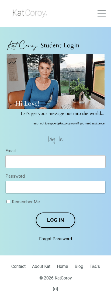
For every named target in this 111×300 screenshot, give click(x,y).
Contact (18, 266)
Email (10, 150)
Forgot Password (55, 238)
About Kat (41, 266)
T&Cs (95, 266)
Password (15, 176)
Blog (79, 266)
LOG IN (55, 220)
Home (62, 266)
